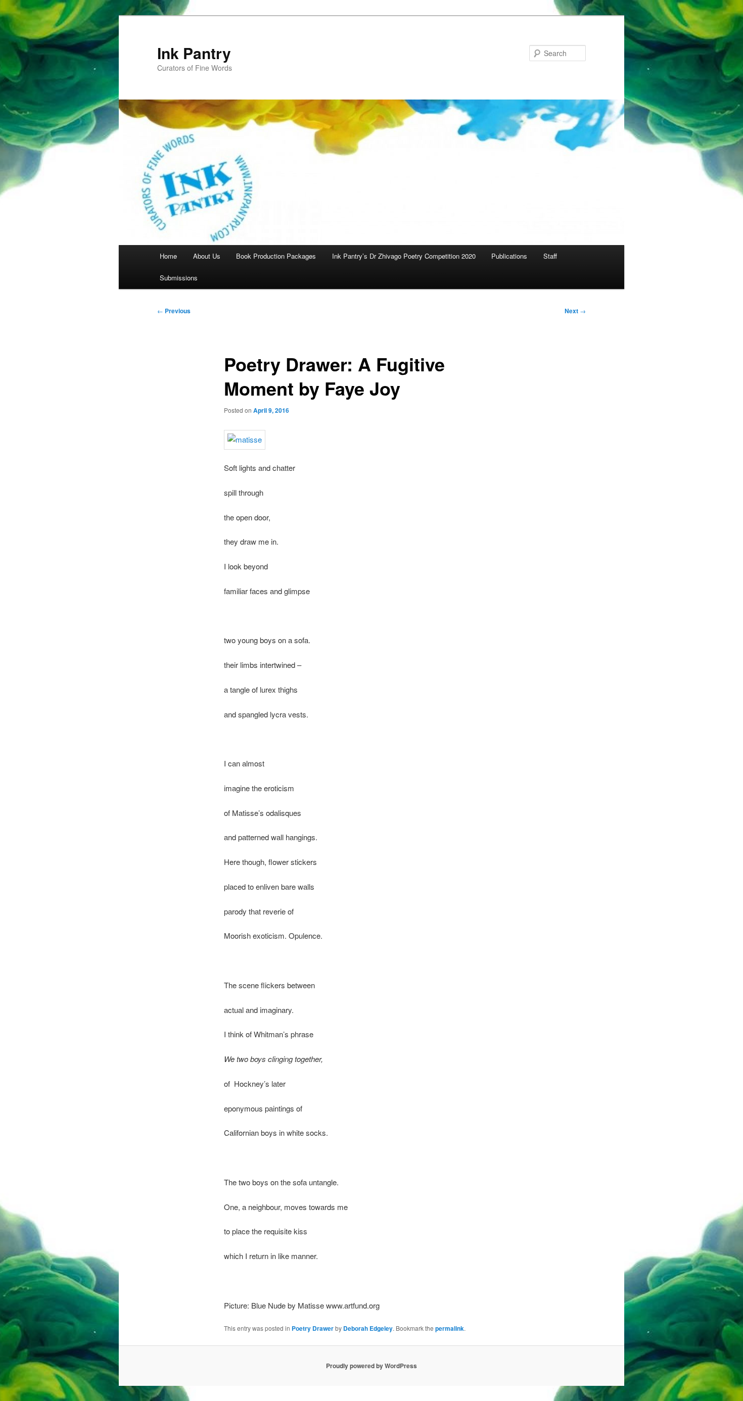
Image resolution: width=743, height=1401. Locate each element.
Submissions (179, 277)
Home (168, 256)
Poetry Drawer (313, 1328)
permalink (449, 1328)
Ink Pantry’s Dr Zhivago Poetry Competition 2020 (404, 256)
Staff (550, 256)
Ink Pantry (194, 53)
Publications (509, 256)
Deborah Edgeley (368, 1328)
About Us (206, 256)
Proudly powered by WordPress (371, 1365)
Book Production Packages (276, 256)
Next (575, 310)
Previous (174, 310)
